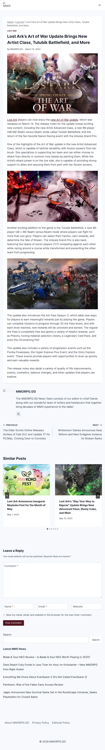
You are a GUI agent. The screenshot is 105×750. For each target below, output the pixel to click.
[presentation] (26, 479)
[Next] (98, 495)
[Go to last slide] (7, 495)
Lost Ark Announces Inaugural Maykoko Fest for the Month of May (26, 505)
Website (78, 606)
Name (8, 606)
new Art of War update (64, 119)
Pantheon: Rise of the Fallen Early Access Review (33, 684)
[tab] (47, 529)
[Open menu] (99, 5)
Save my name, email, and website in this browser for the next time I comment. (49, 615)
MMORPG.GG (16, 49)
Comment (11, 565)
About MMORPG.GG (17, 722)
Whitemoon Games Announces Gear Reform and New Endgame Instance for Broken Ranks (80, 432)
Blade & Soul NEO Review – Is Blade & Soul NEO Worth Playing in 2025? (46, 657)
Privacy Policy (40, 722)
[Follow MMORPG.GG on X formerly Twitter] (18, 413)
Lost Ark (12, 31)
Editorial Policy (61, 722)
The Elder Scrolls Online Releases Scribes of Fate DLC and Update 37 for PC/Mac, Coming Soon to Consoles (26, 432)
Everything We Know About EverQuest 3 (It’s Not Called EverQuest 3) (45, 677)
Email (43, 606)
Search (7, 634)
